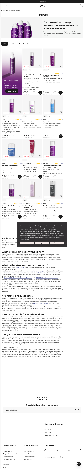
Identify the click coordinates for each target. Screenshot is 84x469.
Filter (4, 43)
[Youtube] (69, 450)
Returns (5, 467)
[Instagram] (57, 450)
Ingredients (12, 10)
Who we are (48, 429)
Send (77, 410)
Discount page (28, 459)
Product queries (7, 451)
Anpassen (27, 243)
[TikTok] (45, 450)
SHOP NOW (12, 91)
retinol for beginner (39, 273)
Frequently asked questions (11, 454)
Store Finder (6, 464)
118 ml (24, 200)
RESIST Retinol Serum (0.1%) (35, 271)
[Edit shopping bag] (81, 5)
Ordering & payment (9, 459)
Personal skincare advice (31, 454)
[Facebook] (80, 450)
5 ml (29, 70)
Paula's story (48, 432)
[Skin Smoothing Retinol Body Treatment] (32, 189)
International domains (9, 462)
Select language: (49, 456)
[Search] (6, 5)
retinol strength (20, 267)
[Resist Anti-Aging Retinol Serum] (53, 189)
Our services (9, 445)
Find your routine (29, 451)
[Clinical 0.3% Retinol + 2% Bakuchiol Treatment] (53, 58)
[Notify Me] (60, 93)
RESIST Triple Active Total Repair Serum (47, 278)
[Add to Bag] (40, 93)
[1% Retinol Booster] (32, 104)
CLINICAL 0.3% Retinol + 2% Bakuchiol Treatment (18, 278)
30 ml (24, 70)
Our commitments (53, 424)
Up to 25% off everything (54, 1)
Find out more (31, 445)
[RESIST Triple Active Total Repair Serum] (53, 104)
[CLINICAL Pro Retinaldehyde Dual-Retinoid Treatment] (32, 58)
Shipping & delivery (8, 456)
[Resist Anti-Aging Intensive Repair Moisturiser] (12, 148)
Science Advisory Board (51, 435)
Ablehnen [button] (56, 243)
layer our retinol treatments (41, 303)
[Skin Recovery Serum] (32, 148)
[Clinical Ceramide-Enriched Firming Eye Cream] (12, 189)
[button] (79, 464)
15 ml (24, 116)
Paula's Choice (5, 10)
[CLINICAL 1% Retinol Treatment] (12, 104)
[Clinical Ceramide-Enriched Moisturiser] (53, 148)
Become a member (29, 456)
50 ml (4, 160)
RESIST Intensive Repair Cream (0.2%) (12, 273)
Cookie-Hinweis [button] (24, 239)
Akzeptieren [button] (42, 243)
